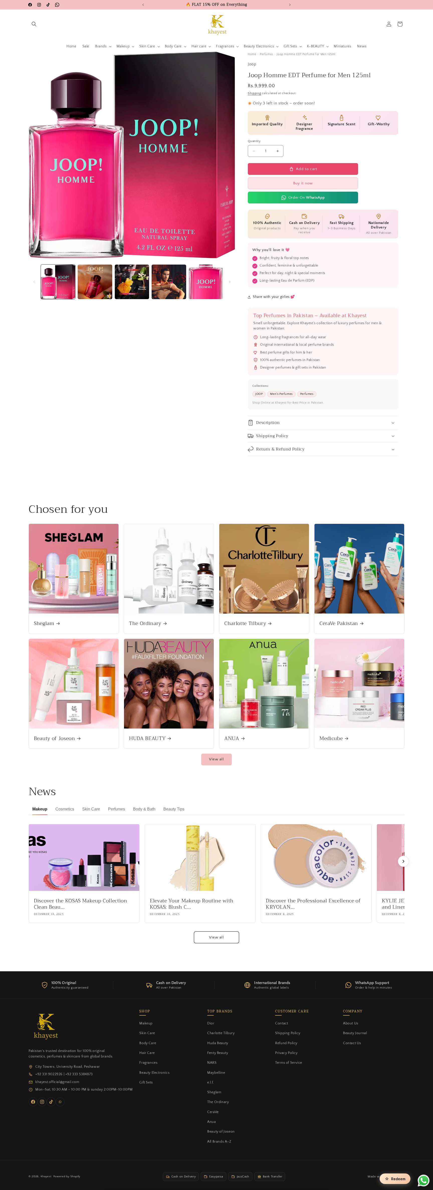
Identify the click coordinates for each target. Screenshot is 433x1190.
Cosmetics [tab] (64, 809)
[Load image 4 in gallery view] (169, 282)
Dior (210, 1023)
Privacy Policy (286, 1053)
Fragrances (148, 1063)
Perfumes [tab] (116, 809)
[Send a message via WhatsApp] (423, 1180)
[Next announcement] (289, 5)
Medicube (331, 738)
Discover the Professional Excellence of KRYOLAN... (313, 904)
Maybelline (216, 1073)
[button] (34, 24)
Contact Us (352, 1043)
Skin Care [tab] (91, 809)
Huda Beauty (217, 1043)
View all (216, 759)
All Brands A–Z (219, 1142)
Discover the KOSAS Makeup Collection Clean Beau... (80, 904)
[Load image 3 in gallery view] (132, 282)
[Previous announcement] (143, 5)
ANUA (231, 738)
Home (252, 54)
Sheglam (44, 623)
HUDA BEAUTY (147, 738)
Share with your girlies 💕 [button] (274, 297)
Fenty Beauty (217, 1053)
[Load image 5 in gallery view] (206, 282)
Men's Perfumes (281, 394)
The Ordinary (145, 623)
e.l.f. (210, 1083)
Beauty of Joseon (54, 738)
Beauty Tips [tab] (173, 809)
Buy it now (303, 183)
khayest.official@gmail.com (57, 1082)
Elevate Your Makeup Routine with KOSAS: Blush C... (192, 904)
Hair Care (147, 1053)
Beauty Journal (355, 1033)
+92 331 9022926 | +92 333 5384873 (64, 1074)
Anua (211, 1122)
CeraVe (213, 1112)
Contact (281, 1023)
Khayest (46, 1176)
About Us (350, 1023)
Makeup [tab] (39, 809)
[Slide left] (34, 281)
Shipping (254, 93)
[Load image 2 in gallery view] (95, 282)
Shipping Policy (287, 1033)
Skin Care (147, 1033)
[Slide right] (229, 281)
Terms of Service (288, 1063)
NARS (211, 1063)
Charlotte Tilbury (245, 623)
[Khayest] (45, 1025)
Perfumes (266, 54)
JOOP (259, 394)
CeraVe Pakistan (338, 623)
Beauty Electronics (154, 1073)
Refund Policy (286, 1043)
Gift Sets (146, 1083)
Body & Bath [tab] (144, 809)
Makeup (146, 1023)
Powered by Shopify (67, 1176)
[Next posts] (403, 861)
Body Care (147, 1043)
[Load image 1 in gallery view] (58, 282)
